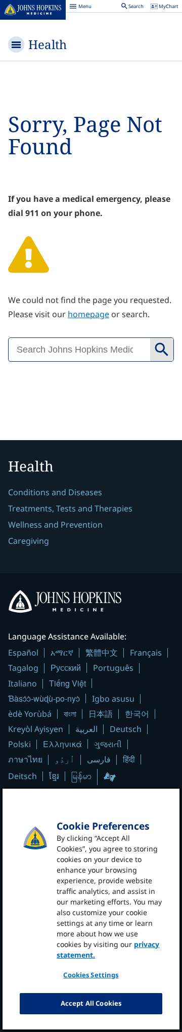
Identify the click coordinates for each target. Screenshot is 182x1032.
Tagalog (23, 667)
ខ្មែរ (54, 776)
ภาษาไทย (25, 759)
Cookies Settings (90, 974)
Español (23, 652)
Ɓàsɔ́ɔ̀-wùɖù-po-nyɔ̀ (44, 698)
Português (113, 667)
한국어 (137, 713)
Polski (19, 744)
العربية (86, 729)
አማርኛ (62, 652)
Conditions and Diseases (55, 492)
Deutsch (126, 729)
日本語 (100, 713)
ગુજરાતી (108, 744)
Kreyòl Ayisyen (35, 729)
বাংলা (70, 713)
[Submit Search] (161, 349)
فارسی (99, 759)
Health (47, 44)
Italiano (22, 683)
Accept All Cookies (91, 1003)
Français (146, 652)
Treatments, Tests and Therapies (70, 508)
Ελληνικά (62, 744)
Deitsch (22, 776)
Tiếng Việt (67, 683)
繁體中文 (101, 652)
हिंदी (129, 759)
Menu (80, 7)
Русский (66, 667)
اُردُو (65, 759)
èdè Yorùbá (30, 713)
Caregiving (28, 540)
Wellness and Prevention (55, 524)
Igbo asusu (113, 698)
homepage (88, 314)
